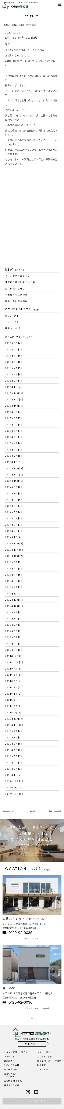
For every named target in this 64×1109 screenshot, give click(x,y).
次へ (50, 811)
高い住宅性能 (10, 1069)
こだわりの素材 (11, 1065)
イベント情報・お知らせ (16, 1052)
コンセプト (9, 1056)
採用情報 (41, 1065)
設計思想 (8, 1060)
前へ (13, 811)
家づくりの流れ (11, 1084)
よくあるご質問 (44, 1056)
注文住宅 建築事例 (13, 1080)
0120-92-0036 (20, 932)
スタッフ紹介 (43, 1052)
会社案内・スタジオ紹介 (49, 1060)
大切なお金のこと (46, 1069)
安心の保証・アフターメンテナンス (14, 1075)
